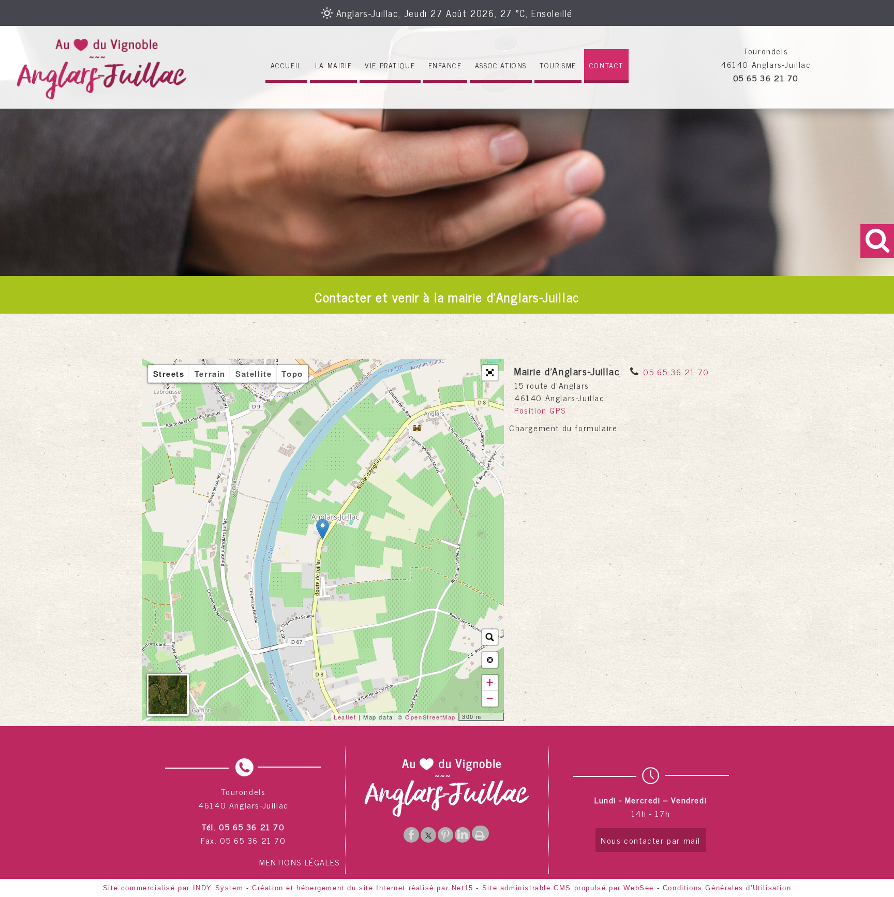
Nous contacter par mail (651, 840)
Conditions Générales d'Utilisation (727, 888)
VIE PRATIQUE (390, 65)
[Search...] (490, 637)
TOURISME (558, 65)
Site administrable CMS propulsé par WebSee (568, 888)
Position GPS (539, 410)
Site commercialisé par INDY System (173, 888)
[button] (490, 372)
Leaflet (345, 717)
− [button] (490, 698)
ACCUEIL (286, 65)
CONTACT (606, 65)
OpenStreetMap (430, 717)
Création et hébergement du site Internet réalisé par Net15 (362, 888)
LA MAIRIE (333, 65)
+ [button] (490, 682)
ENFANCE (445, 65)
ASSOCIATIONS (501, 65)
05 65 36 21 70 (676, 371)
